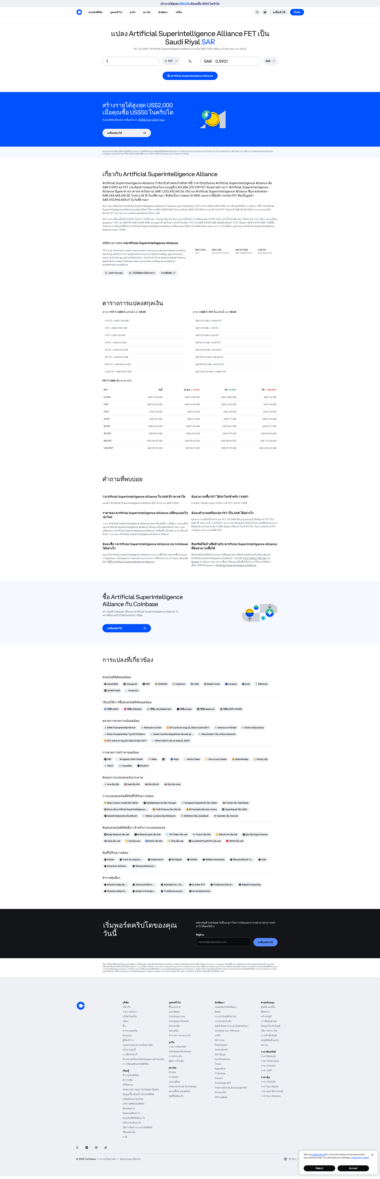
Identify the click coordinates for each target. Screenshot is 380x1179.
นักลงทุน (127, 1035)
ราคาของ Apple (269, 1086)
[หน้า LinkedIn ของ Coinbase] (87, 1148)
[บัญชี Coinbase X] (77, 1148)
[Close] (372, 1155)
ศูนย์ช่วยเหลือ (268, 1006)
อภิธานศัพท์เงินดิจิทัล (133, 1103)
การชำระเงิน (175, 1056)
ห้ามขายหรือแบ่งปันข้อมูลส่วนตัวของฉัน (143, 1059)
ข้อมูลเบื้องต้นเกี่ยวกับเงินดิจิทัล (138, 1094)
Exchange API (223, 1082)
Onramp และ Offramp (227, 1030)
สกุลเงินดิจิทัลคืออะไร (134, 1117)
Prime (172, 1072)
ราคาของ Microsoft (272, 1091)
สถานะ (264, 1044)
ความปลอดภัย (130, 1030)
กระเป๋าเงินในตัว (223, 1021)
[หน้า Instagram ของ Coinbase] (96, 1148)
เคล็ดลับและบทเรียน (133, 1098)
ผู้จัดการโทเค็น (176, 1060)
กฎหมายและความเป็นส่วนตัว (138, 1044)
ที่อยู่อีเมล (200, 934)
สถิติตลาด (128, 1084)
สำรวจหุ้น (128, 1079)
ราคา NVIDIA (268, 1081)
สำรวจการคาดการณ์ (180, 1035)
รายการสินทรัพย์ (177, 1046)
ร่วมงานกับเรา (130, 1011)
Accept (353, 1168)
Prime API (221, 1092)
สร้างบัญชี (266, 1016)
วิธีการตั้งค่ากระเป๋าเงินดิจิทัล (137, 1127)
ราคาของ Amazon (271, 1095)
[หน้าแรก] (79, 12)
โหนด (218, 1063)
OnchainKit (221, 1049)
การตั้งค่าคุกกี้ (130, 1054)
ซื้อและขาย (174, 1006)
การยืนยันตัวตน (269, 1021)
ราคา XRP (266, 1070)
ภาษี (125, 1136)
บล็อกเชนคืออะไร (132, 1122)
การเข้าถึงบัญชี (269, 1035)
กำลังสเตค (220, 1073)
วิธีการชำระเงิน (269, 1030)
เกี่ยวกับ (126, 1006)
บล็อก (126, 1021)
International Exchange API (231, 1087)
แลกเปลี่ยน (174, 1081)
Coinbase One (177, 1016)
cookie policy (318, 1154)
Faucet (219, 1078)
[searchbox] (270, 61)
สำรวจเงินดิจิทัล (131, 1075)
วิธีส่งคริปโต (129, 1132)
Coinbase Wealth (179, 1021)
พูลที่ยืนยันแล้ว (176, 1095)
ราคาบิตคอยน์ (268, 1056)
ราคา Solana (268, 1065)
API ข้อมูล (220, 1054)
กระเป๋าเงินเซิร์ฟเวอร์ (225, 1016)
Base (218, 1011)
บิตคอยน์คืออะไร (131, 1113)
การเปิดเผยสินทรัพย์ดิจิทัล (136, 1063)
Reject (319, 1168)
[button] (116, 12)
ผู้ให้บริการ (128, 1040)
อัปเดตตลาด (129, 1108)
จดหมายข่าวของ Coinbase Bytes (141, 1089)
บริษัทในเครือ (130, 1016)
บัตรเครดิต (174, 1025)
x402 (217, 1035)
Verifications (222, 1059)
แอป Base (174, 1011)
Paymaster (221, 1044)
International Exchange (182, 1086)
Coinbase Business (180, 1051)
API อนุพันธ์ (221, 1097)
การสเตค (173, 1076)
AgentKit (220, 1068)
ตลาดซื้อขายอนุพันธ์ (179, 1091)
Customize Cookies (360, 1157)
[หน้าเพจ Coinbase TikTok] (105, 1148)
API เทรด (220, 1040)
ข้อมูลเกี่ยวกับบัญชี (270, 1025)
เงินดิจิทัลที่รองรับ (270, 1040)
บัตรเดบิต (173, 1030)
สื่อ (124, 1025)
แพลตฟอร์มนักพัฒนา (226, 1006)
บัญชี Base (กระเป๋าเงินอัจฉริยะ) (231, 1025)
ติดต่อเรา (265, 1011)
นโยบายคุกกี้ (129, 1049)
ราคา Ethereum (270, 1060)
